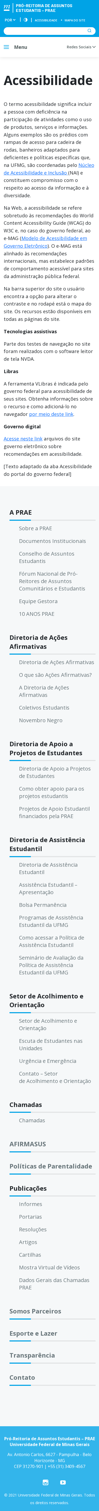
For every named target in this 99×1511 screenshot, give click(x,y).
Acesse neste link (23, 438)
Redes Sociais (79, 46)
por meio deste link (51, 414)
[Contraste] (25, 20)
